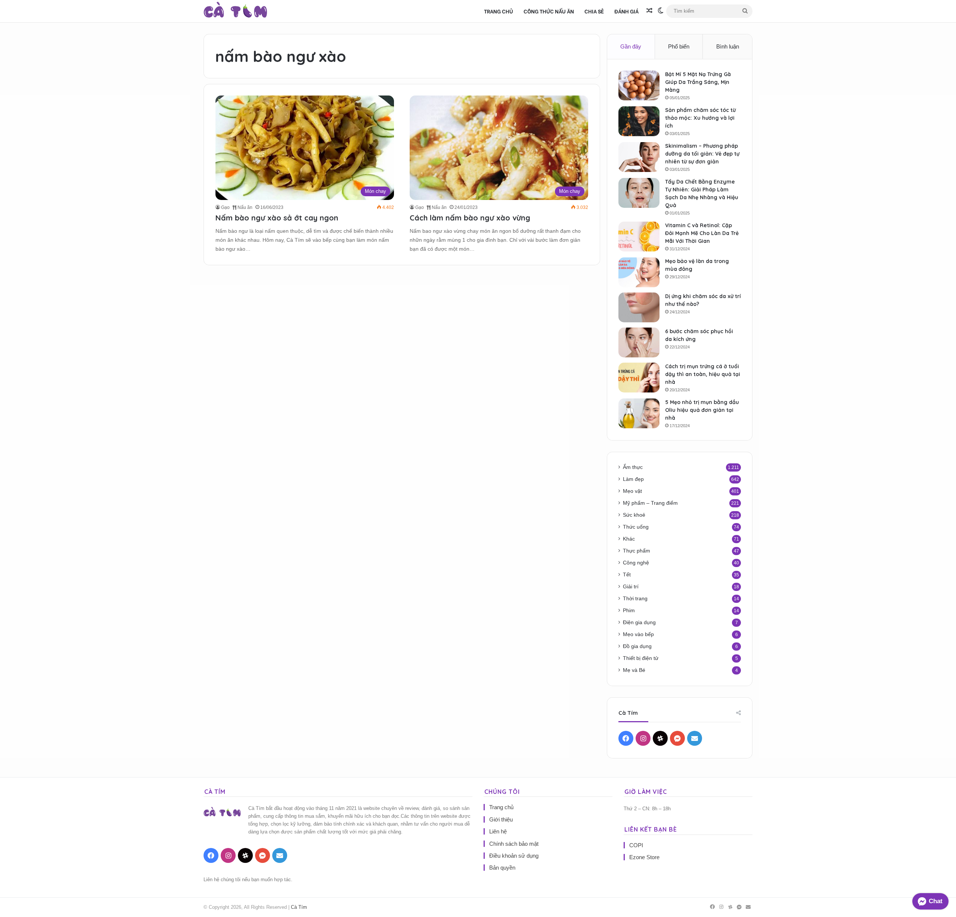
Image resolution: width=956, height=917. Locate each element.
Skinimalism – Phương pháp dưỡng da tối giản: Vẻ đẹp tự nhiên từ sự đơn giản (702, 154)
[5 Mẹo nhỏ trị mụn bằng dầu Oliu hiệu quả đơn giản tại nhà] (638, 413)
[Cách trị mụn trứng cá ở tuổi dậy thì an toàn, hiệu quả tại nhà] (638, 377)
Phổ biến (678, 46)
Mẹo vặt (632, 491)
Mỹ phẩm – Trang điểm (650, 503)
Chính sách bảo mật (513, 844)
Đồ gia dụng (637, 646)
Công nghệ (636, 563)
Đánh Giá (626, 11)
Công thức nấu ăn (549, 11)
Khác (629, 539)
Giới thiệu (501, 819)
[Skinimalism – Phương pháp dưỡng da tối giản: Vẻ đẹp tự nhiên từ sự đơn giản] (638, 157)
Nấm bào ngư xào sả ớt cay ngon (276, 217)
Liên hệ (498, 831)
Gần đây (630, 46)
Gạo (225, 207)
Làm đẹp (633, 479)
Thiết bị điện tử (640, 658)
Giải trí (631, 586)
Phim (629, 610)
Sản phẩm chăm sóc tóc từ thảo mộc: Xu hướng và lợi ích (700, 118)
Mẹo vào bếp (638, 634)
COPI (636, 845)
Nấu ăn (244, 207)
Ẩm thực (633, 467)
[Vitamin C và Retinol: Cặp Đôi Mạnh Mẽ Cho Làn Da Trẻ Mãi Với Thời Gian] (638, 236)
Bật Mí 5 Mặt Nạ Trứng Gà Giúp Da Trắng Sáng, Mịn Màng (698, 82)
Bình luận (727, 46)
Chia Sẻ (594, 11)
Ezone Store (644, 857)
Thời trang (635, 598)
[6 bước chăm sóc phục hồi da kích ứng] (638, 342)
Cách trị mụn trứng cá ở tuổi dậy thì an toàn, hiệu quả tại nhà (702, 374)
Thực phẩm (636, 551)
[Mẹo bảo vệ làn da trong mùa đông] (638, 272)
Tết (627, 575)
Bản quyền (502, 867)
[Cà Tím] (235, 11)
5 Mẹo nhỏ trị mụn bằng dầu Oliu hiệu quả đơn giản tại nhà (702, 410)
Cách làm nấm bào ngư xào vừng (470, 217)
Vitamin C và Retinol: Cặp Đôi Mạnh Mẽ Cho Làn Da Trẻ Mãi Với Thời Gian (702, 233)
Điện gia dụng (639, 622)
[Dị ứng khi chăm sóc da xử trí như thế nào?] (638, 307)
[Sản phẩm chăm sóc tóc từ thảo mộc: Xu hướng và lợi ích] (638, 121)
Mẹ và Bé (634, 670)
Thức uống (636, 527)
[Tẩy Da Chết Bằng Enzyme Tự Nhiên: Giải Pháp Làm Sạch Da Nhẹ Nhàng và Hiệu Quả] (638, 193)
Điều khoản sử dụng (513, 855)
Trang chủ (498, 11)
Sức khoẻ (634, 515)
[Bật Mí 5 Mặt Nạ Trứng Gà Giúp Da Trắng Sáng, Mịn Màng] (638, 85)
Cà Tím (299, 907)
